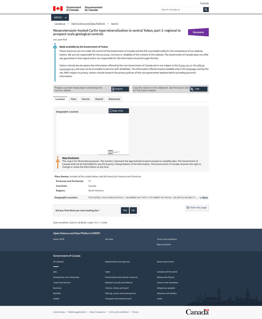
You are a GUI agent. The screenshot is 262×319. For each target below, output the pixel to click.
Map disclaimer (164, 244)
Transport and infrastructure (118, 298)
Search (114, 23)
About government (165, 261)
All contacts (58, 261)
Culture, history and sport (117, 288)
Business (57, 288)
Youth (159, 298)
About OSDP (58, 239)
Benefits (57, 293)
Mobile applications (77, 312)
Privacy (135, 312)
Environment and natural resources (121, 277)
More (203, 197)
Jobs (55, 271)
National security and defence (119, 282)
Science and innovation (167, 282)
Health (56, 298)
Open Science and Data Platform (88, 23)
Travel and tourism (62, 282)
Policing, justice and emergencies (120, 293)
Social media (59, 312)
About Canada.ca (97, 312)
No (133, 210)
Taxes (107, 271)
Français (204, 3)
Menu (58, 17)
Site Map (109, 239)
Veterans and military (167, 293)
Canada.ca (60, 23)
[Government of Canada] (77, 9)
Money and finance (166, 277)
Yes (125, 210)
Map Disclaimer (70, 157)
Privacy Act (184, 65)
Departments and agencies (117, 261)
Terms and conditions (167, 239)
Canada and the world (167, 271)
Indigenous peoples (166, 288)
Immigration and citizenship (66, 277)
